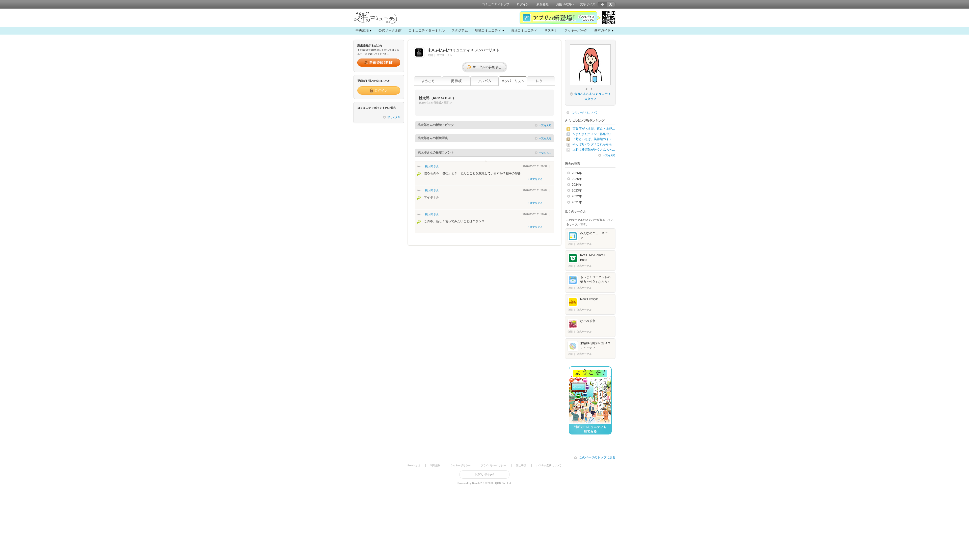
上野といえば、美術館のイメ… (594, 139)
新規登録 (542, 4)
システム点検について (548, 465)
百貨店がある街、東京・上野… (594, 128)
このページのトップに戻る (597, 457)
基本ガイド (602, 30)
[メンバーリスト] (513, 81)
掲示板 (456, 81)
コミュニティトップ (495, 4)
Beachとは (414, 465)
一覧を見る (545, 125)
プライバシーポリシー (493, 465)
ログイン (523, 4)
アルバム (484, 81)
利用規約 (435, 465)
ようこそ (428, 81)
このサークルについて (584, 112)
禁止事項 (521, 465)
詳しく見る (394, 117)
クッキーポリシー (460, 465)
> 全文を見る (535, 179)
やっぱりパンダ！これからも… (594, 144)
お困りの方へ (565, 4)
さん (432, 166)
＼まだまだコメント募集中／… (594, 134)
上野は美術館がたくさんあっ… (594, 149)
